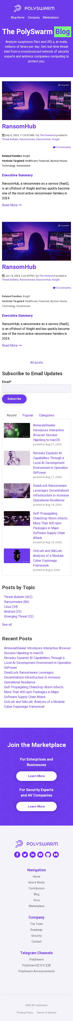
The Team (36, 924)
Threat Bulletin (10, 139)
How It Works (36, 882)
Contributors (37, 888)
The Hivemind (48, 135)
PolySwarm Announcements (36, 971)
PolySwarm (36, 959)
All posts (36, 362)
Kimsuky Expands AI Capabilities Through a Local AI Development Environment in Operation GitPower (37, 663)
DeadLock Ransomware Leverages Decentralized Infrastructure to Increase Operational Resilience (32, 677)
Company (34, 17)
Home (36, 877)
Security (36, 936)
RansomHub (19, 126)
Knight (56, 139)
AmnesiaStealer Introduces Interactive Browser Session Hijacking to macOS (37, 651)
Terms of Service (46, 1012)
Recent (12, 415)
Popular (27, 415)
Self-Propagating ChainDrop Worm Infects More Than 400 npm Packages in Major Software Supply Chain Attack (33, 692)
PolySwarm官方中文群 (36, 965)
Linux (11, 606)
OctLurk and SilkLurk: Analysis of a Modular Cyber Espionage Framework (34, 704)
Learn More (36, 776)
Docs (36, 900)
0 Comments (63, 147)
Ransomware (27, 139)
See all (7, 624)
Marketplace (51, 17)
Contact (37, 942)
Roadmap (36, 930)
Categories (46, 415)
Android (12, 611)
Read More (10, 205)
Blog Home (18, 17)
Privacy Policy (25, 1012)
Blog (36, 894)
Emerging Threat (18, 616)
